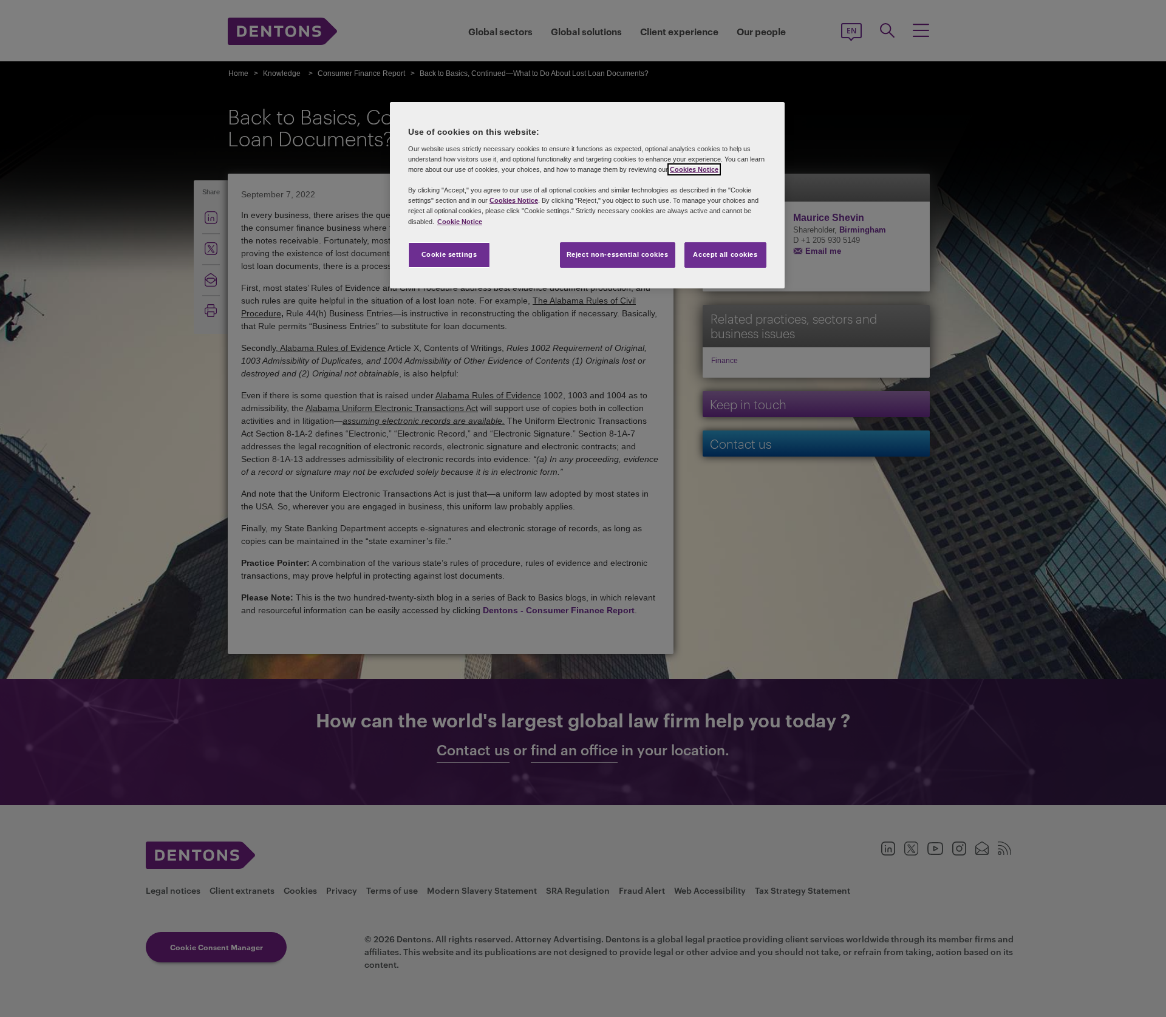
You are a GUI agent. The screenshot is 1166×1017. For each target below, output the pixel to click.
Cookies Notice (694, 169)
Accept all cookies (725, 254)
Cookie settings (449, 254)
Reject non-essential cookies (618, 254)
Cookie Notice (459, 221)
